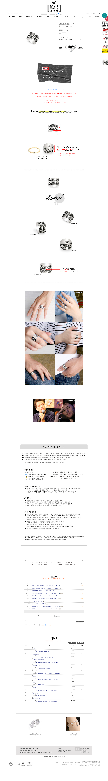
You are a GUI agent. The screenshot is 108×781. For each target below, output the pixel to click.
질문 (34, 682)
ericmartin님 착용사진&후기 (38, 603)
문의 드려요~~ (36, 693)
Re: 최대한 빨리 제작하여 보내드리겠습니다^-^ (46, 701)
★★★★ (42, 625)
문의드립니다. (36, 654)
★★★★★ (48, 625)
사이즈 (34, 687)
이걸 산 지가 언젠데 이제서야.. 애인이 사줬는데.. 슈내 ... (44, 598)
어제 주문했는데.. (37, 698)
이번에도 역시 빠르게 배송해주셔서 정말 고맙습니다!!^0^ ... (45, 609)
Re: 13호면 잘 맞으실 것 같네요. (43, 668)
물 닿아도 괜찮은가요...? (38, 659)
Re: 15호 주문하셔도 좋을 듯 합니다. (44, 651)
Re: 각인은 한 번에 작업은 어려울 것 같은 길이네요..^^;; (48, 673)
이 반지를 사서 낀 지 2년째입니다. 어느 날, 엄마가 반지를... (45, 595)
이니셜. (34, 676)
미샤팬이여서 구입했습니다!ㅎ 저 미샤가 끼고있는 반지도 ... (45, 590)
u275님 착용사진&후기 (37, 601)
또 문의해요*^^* (36, 665)
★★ (33, 625)
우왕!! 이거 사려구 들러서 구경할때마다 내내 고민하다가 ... (45, 593)
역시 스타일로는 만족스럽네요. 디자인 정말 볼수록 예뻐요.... (45, 588)
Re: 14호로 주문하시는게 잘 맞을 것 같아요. (45, 657)
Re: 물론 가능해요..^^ (41, 684)
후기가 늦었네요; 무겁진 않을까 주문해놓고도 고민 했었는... (45, 606)
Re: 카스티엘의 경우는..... (41, 695)
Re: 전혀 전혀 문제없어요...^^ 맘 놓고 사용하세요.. (47, 662)
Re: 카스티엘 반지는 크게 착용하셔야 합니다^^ (46, 690)
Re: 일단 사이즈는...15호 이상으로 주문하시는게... (47, 679)
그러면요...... (36, 670)
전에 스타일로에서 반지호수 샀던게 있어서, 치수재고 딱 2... (45, 585)
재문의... (35, 648)
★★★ (37, 625)
